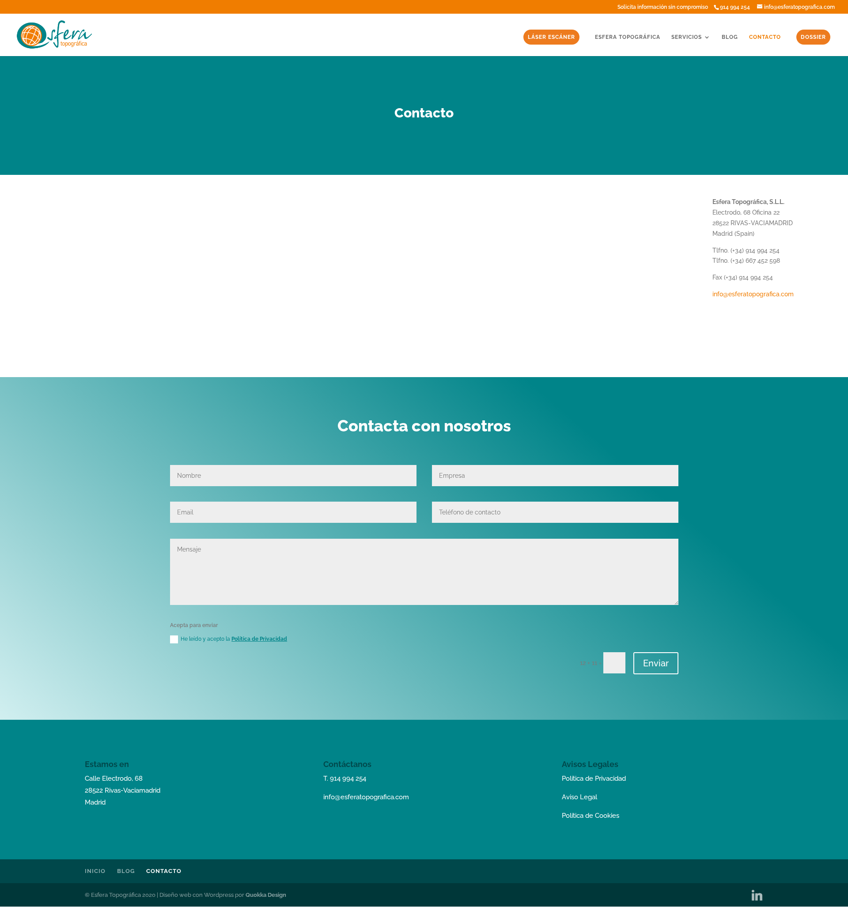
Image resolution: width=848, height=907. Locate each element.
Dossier (813, 37)
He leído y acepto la (234, 639)
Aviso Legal (579, 797)
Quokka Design (266, 895)
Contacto (765, 37)
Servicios (686, 37)
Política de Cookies (590, 816)
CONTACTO (164, 871)
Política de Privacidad (259, 639)
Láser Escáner (551, 37)
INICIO (95, 871)
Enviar (656, 663)
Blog (730, 37)
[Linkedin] (757, 895)
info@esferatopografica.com (753, 294)
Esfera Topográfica (627, 37)
